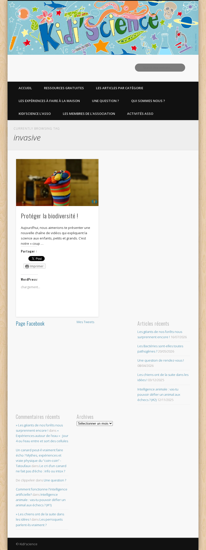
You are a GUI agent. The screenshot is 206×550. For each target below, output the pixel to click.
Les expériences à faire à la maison (49, 100)
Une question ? (105, 100)
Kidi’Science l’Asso (35, 113)
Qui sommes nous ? (148, 100)
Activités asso (140, 113)
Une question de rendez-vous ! (160, 360)
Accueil (25, 88)
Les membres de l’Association (89, 113)
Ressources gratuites (64, 88)
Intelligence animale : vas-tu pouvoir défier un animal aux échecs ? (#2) (158, 394)
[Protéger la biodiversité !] (57, 182)
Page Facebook (30, 323)
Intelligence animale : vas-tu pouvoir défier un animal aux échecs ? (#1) (41, 499)
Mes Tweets (85, 322)
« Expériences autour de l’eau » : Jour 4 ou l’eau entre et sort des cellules (42, 435)
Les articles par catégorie (119, 88)
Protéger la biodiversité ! (49, 215)
